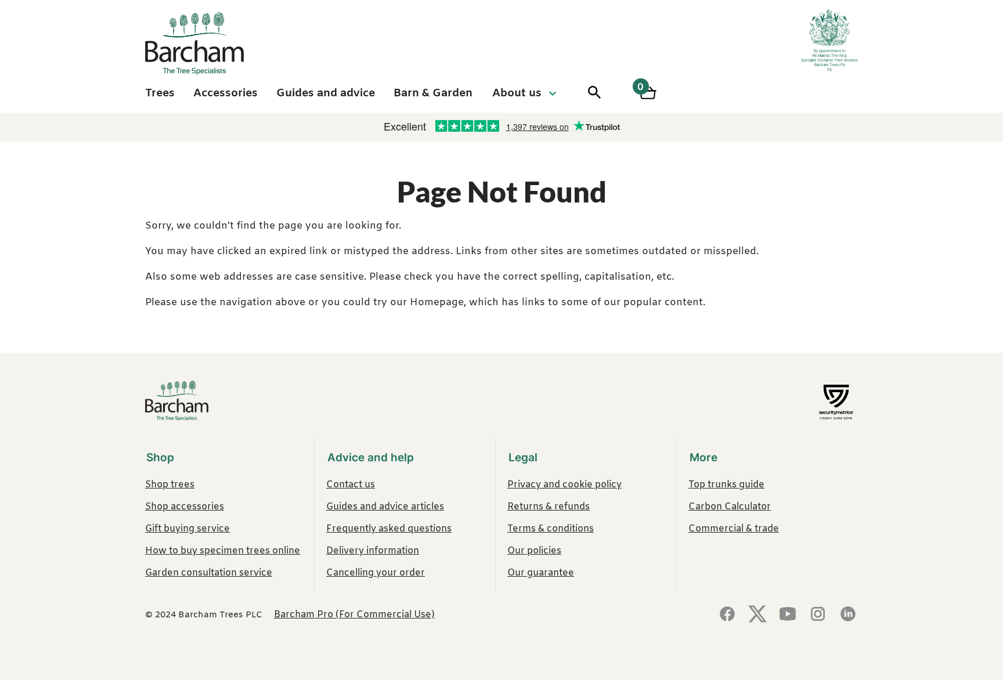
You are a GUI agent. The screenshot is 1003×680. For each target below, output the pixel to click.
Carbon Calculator (729, 507)
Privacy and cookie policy (564, 485)
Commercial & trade (733, 529)
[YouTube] (787, 615)
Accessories (225, 93)
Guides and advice (325, 93)
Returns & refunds (548, 507)
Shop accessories (184, 507)
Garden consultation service (208, 573)
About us (517, 93)
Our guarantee (540, 573)
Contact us (350, 485)
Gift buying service (187, 529)
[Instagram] (818, 615)
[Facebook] (727, 615)
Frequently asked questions (389, 529)
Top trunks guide (726, 485)
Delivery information (372, 551)
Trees (160, 93)
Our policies (534, 551)
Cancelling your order (375, 573)
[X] (757, 615)
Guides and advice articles (385, 507)
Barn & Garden (433, 93)
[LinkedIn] (848, 615)
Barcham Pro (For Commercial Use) (354, 615)
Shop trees (169, 485)
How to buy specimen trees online (222, 551)
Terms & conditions (550, 529)
